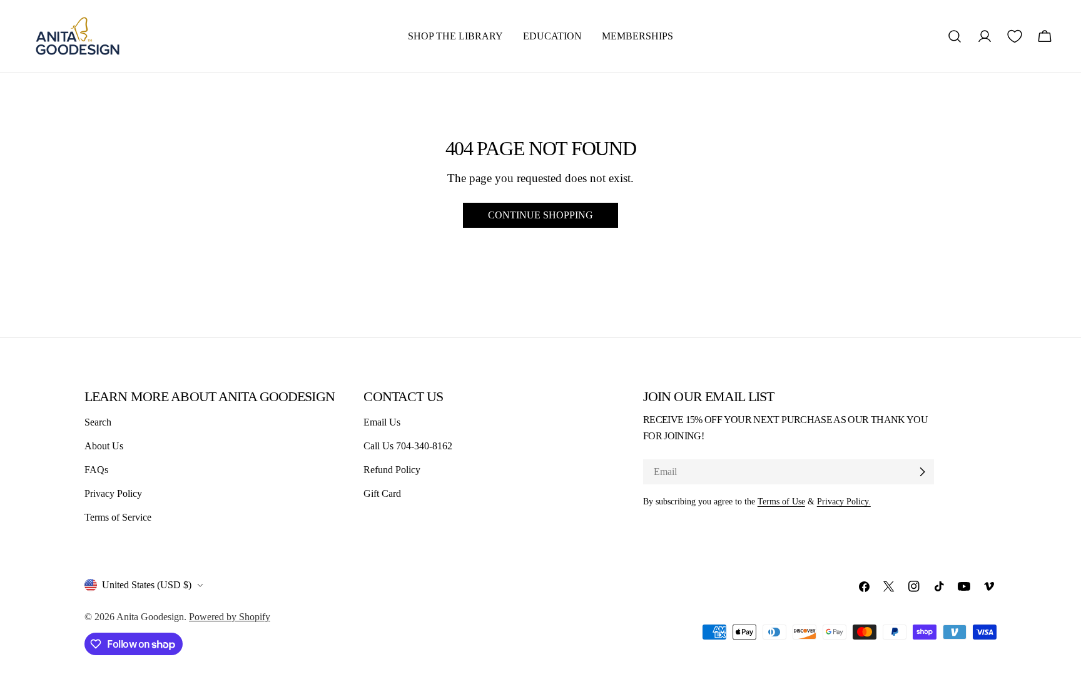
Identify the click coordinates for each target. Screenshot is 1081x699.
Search (97, 422)
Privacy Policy (113, 493)
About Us (103, 446)
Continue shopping (540, 215)
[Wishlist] (1014, 36)
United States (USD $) (146, 584)
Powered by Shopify (229, 616)
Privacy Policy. (844, 501)
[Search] (954, 36)
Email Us (381, 422)
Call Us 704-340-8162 (407, 446)
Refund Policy (391, 469)
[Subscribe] (922, 471)
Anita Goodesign (150, 616)
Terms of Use (781, 501)
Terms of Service (117, 517)
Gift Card (382, 493)
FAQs (96, 469)
